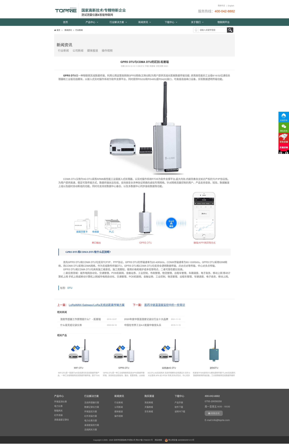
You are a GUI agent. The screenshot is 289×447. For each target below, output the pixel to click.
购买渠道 (149, 396)
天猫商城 (148, 406)
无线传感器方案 (91, 402)
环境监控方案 (90, 411)
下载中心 (170, 22)
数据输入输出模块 (62, 420)
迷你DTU (214, 367)
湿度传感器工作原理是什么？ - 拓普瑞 (80, 319)
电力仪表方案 (90, 420)
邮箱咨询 (215, 413)
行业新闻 (63, 50)
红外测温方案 (90, 415)
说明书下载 (180, 411)
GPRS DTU (69, 75)
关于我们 (196, 22)
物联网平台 (224, 22)
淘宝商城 (148, 402)
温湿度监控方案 (91, 424)
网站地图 (158, 440)
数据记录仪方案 (91, 406)
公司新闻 (78, 50)
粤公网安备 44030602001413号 (181, 440)
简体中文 (221, 5)
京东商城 (148, 411)
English (231, 5)
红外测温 (58, 411)
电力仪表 (58, 402)
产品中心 (91, 22)
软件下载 (179, 406)
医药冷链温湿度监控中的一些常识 (164, 305)
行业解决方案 (117, 22)
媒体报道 (92, 50)
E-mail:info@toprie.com (217, 420)
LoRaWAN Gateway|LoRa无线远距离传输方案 (96, 305)
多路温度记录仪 (61, 415)
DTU (70, 288)
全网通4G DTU (169, 367)
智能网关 (58, 406)
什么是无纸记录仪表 (71, 325)
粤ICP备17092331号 (144, 440)
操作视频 (107, 50)
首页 (65, 22)
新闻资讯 (143, 22)
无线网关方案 (90, 429)
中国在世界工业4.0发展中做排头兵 (142, 325)
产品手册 (179, 402)
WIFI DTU (78, 367)
